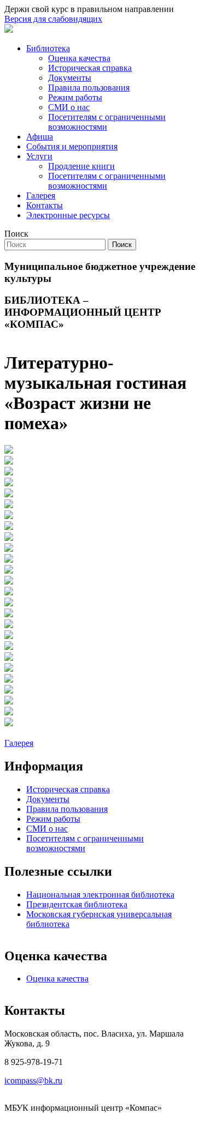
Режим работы (75, 97)
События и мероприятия (72, 146)
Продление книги (81, 166)
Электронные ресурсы (68, 215)
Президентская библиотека (76, 904)
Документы (69, 77)
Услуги (39, 156)
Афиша (39, 136)
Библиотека (48, 48)
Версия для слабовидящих (53, 18)
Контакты (44, 205)
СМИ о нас (69, 107)
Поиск (16, 233)
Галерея (40, 195)
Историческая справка (90, 68)
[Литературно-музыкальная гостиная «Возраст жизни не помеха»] (8, 450)
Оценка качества (79, 58)
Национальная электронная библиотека (100, 894)
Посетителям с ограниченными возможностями (107, 121)
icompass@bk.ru (33, 1080)
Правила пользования (89, 87)
